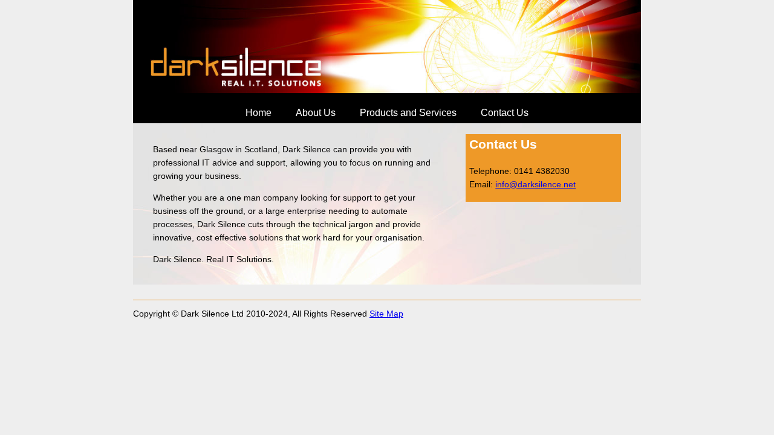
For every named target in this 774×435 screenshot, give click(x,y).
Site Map (386, 313)
